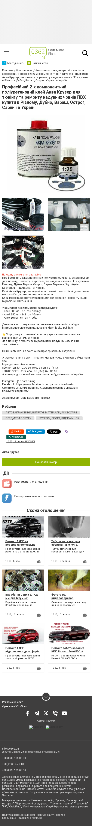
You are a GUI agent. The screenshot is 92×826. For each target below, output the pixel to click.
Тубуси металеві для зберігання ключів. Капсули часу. (65, 544)
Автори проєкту (46, 720)
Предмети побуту (18, 418)
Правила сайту (45, 814)
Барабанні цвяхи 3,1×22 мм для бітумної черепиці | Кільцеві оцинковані (21, 599)
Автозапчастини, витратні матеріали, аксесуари (41, 412)
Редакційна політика (29, 817)
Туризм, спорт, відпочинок (59, 418)
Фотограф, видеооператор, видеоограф (62, 598)
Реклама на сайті (12, 702)
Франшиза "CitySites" (15, 706)
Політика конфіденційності (18, 814)
